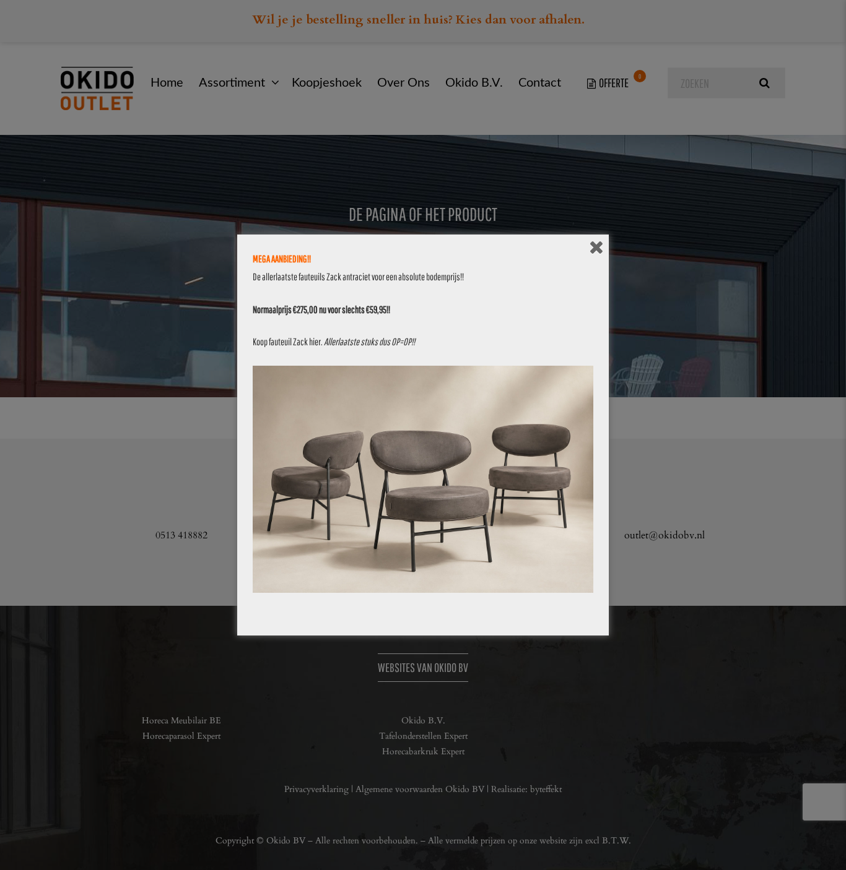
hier (315, 341)
